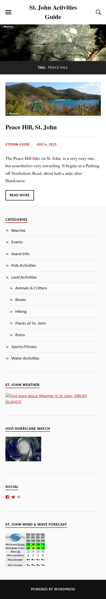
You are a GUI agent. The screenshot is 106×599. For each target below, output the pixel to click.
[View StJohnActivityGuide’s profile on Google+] (19, 497)
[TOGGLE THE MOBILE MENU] (8, 12)
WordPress (64, 589)
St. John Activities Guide (53, 11)
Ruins (20, 335)
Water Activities (25, 358)
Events (17, 242)
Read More (20, 195)
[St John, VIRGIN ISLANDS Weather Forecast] (53, 402)
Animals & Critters (31, 288)
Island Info (20, 254)
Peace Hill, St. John (31, 127)
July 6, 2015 (46, 144)
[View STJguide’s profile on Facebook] (7, 497)
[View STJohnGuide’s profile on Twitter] (13, 497)
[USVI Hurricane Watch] (23, 460)
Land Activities (24, 277)
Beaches (18, 231)
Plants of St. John (30, 323)
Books (20, 300)
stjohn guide (17, 144)
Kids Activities (23, 265)
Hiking (20, 312)
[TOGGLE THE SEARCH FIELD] (98, 12)
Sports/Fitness (24, 347)
